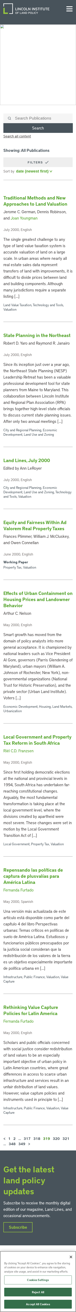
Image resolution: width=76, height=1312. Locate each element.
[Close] (71, 1257)
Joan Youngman (24, 218)
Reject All (38, 1292)
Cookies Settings (38, 1280)
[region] (38, 1281)
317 (27, 1138)
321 (65, 1138)
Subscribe (18, 1227)
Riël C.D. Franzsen (18, 750)
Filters (36, 162)
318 (36, 1138)
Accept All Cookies (38, 1304)
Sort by (8, 171)
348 (12, 1143)
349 (21, 1143)
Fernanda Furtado (18, 890)
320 (56, 1138)
